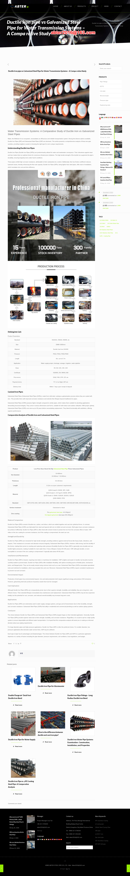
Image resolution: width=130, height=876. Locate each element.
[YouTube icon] (65, 869)
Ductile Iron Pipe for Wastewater (51, 686)
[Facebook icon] (61, 869)
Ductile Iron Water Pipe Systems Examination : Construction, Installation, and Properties (80, 742)
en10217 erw (99, 834)
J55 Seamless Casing (101, 840)
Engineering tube (105, 105)
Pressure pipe (104, 100)
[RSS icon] (69, 869)
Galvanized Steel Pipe (61, 469)
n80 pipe (97, 830)
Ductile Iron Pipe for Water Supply (21, 740)
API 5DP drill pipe (100, 844)
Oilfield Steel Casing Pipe (102, 827)
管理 (21, 653)
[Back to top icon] (65, 861)
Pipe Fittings (103, 81)
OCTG (102, 86)
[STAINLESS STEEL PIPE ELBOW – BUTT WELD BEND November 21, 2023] (128, 868)
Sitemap (39, 830)
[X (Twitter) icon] (63, 869)
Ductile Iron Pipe (114, 20)
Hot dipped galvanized (51, 515)
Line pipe (102, 91)
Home (104, 20)
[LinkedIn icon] (67, 869)
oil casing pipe (99, 824)
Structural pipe (104, 95)
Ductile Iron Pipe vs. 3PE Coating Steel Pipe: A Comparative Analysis (21, 784)
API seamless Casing (101, 820)
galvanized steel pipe (56, 512)
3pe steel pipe (99, 837)
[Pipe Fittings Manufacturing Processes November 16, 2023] (1, 868)
